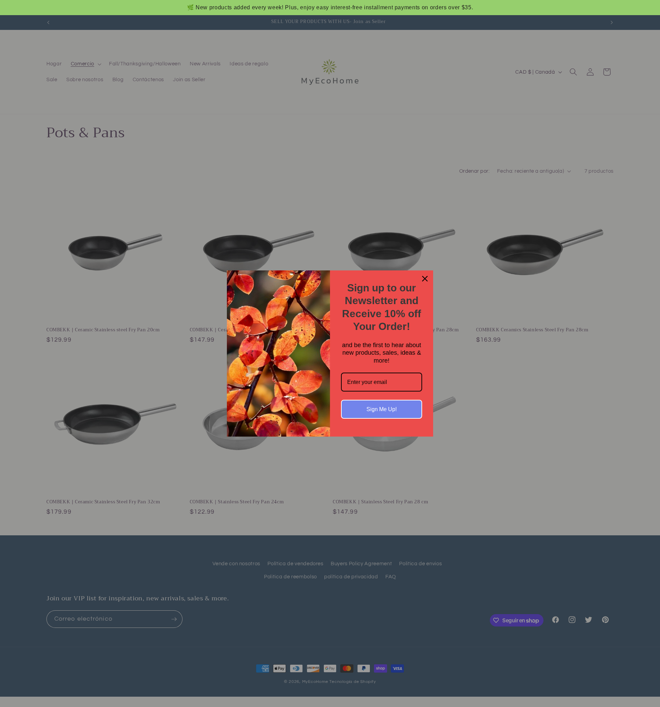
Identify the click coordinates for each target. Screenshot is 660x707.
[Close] (425, 278)
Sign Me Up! (381, 409)
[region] (330, 7)
